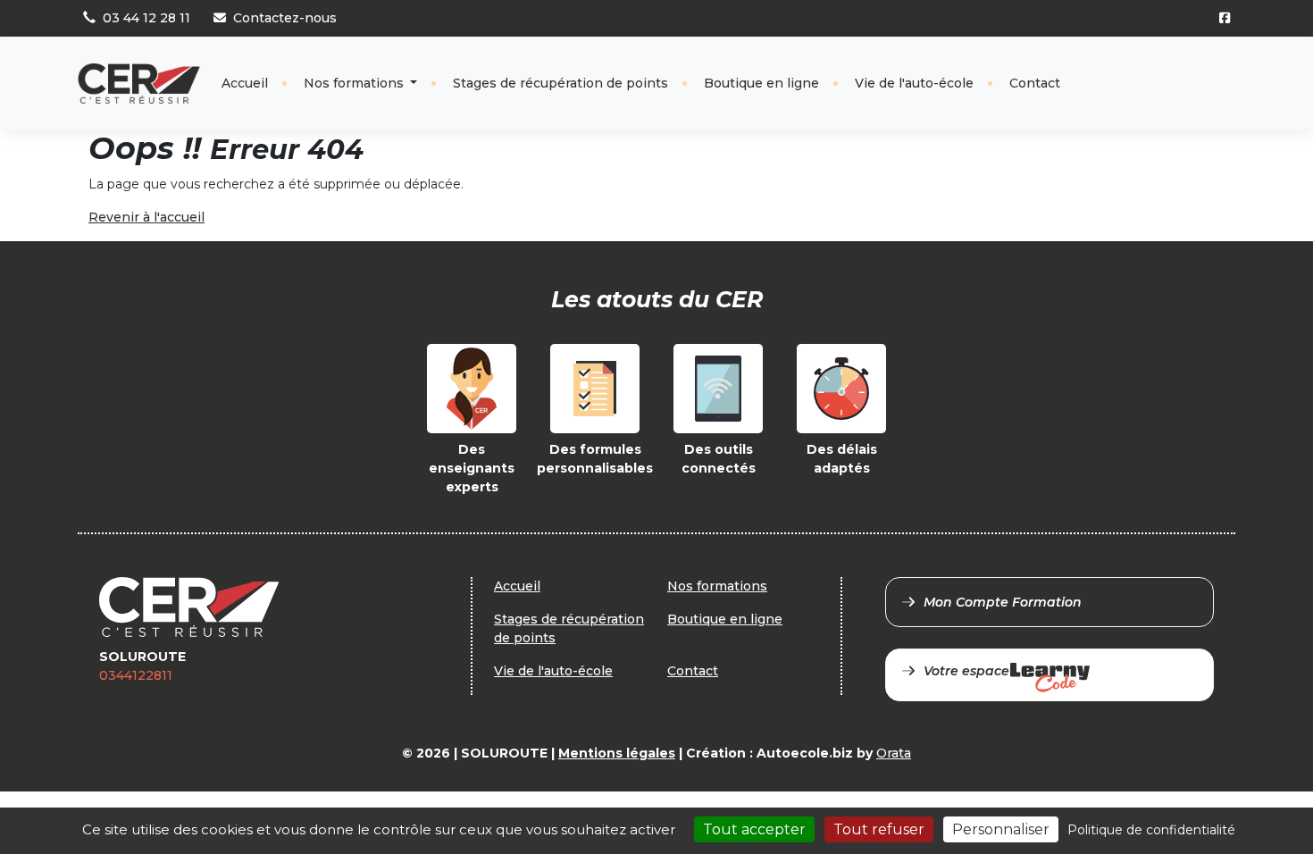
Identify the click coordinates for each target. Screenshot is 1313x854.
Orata (893, 753)
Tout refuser (878, 829)
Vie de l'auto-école (914, 83)
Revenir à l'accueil (146, 217)
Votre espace (966, 671)
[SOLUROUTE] (139, 83)
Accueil (245, 83)
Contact (1034, 83)
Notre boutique (1175, 67)
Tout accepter (754, 829)
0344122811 (135, 675)
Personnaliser (1001, 829)
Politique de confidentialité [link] (1151, 830)
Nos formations (355, 83)
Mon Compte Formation (1003, 602)
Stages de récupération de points (560, 83)
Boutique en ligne (761, 83)
